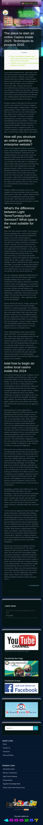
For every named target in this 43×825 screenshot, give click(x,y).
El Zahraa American (27, 14)
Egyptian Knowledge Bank (11, 784)
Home (5, 744)
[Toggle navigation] (7, 3)
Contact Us (6, 748)
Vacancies (6, 751)
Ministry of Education (10, 773)
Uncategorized (34, 585)
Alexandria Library (9, 769)
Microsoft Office (8, 755)
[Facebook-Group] (21, 688)
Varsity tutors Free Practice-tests (14, 787)
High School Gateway (10, 776)
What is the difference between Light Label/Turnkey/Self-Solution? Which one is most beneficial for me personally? (26, 59)
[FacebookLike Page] (21, 668)
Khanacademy (7, 780)
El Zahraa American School (27, 807)
